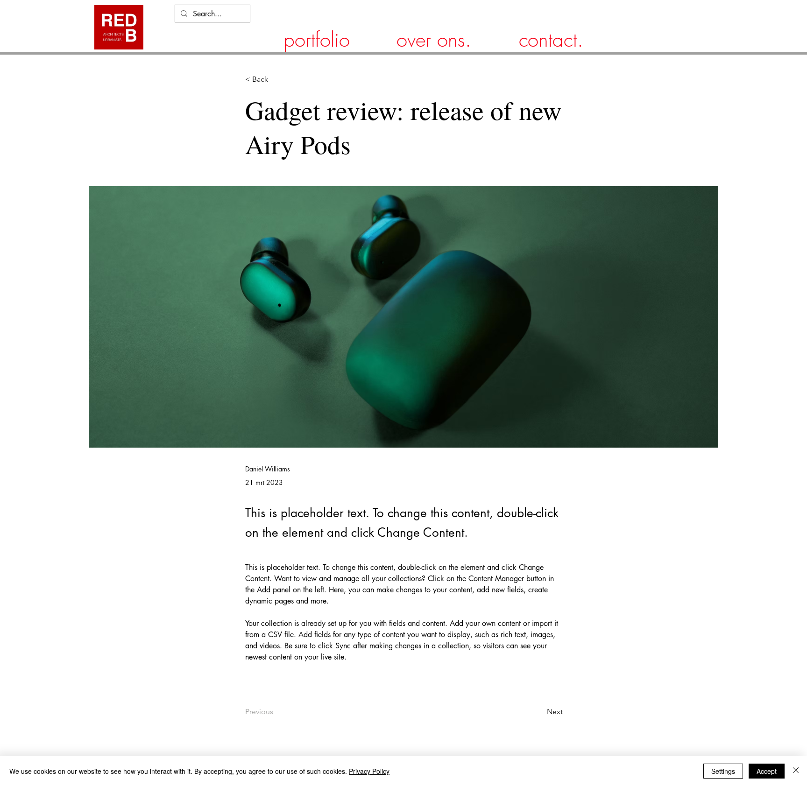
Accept (767, 771)
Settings (723, 771)
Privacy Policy (369, 771)
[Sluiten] (795, 771)
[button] (276, 79)
